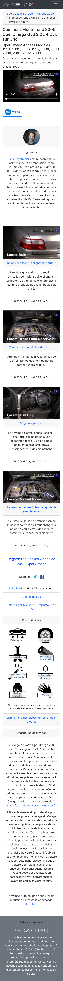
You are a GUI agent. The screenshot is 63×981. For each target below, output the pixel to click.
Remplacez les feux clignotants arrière (31, 263)
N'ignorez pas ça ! (31, 423)
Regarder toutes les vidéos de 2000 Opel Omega (31, 561)
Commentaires (31, 596)
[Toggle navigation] (55, 4)
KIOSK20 (31, 904)
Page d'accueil (14, 13)
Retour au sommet (31, 922)
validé (15, 112)
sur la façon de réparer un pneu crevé (31, 805)
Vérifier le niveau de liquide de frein (31, 347)
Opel (30, 13)
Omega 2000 (45, 13)
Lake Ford (15, 588)
